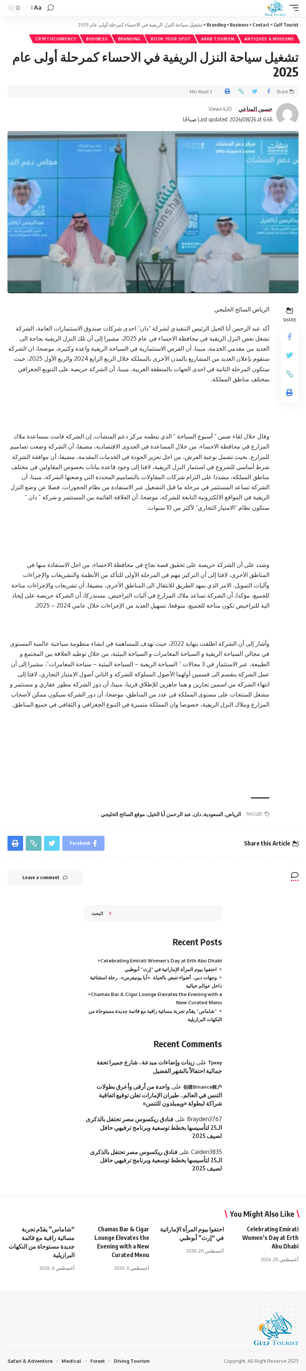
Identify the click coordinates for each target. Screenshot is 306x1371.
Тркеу (215, 1063)
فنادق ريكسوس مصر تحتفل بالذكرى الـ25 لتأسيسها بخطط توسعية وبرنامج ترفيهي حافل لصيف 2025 (154, 1127)
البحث (97, 913)
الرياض (233, 814)
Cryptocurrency (55, 39)
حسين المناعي (255, 108)
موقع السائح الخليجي (123, 814)
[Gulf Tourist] (275, 8)
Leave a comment (40, 877)
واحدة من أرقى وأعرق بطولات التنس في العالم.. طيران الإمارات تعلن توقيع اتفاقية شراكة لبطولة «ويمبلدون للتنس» (159, 1095)
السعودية (213, 814)
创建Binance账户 (202, 1087)
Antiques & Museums (269, 39)
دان (197, 814)
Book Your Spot (171, 39)
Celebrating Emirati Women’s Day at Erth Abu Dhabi (161, 961)
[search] (50, 8)
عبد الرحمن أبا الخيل (169, 814)
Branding (129, 39)
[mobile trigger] (292, 8)
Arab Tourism (217, 39)
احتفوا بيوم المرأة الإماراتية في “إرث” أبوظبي (171, 969)
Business (97, 39)
